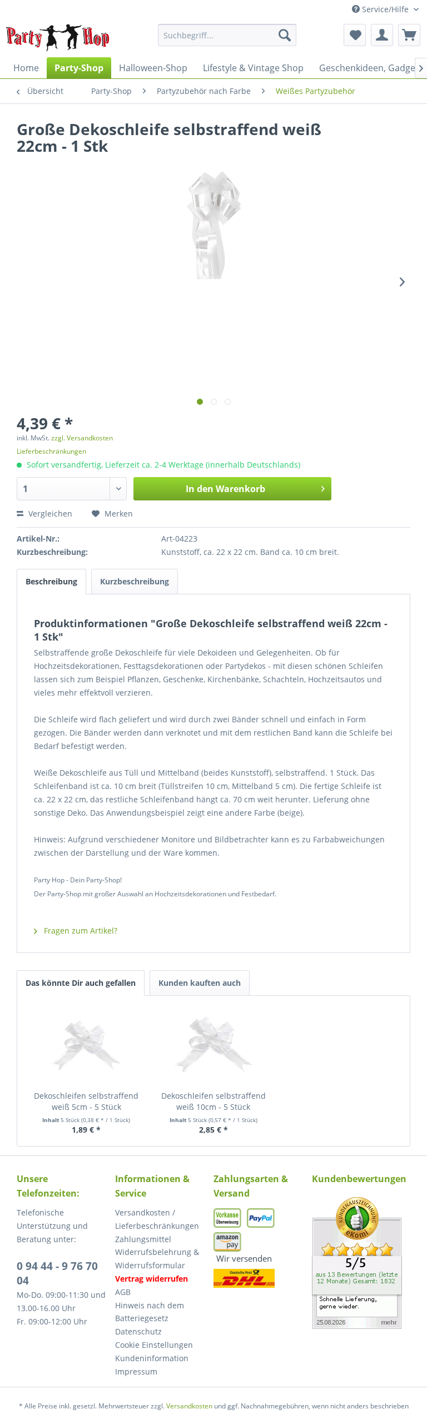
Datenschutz (138, 1331)
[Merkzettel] (355, 35)
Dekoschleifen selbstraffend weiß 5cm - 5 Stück (86, 1101)
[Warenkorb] (409, 35)
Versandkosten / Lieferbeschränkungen (157, 1219)
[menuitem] (227, 35)
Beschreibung (51, 581)
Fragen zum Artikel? (79, 930)
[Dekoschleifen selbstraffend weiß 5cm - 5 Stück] (86, 1046)
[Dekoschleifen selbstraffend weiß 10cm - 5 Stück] (214, 1046)
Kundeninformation (151, 1358)
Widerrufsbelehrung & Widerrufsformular (157, 1259)
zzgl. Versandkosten (82, 438)
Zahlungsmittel (143, 1239)
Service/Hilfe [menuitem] (385, 9)
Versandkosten (189, 1406)
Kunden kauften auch (199, 983)
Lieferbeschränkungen (51, 451)
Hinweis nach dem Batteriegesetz (149, 1312)
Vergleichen (49, 513)
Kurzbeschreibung (134, 581)
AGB (123, 1292)
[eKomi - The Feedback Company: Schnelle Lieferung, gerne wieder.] (361, 1263)
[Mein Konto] (382, 35)
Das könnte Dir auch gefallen (81, 983)
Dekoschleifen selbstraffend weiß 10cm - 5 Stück (213, 1101)
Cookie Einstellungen (154, 1344)
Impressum (136, 1371)
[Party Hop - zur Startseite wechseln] (58, 38)
